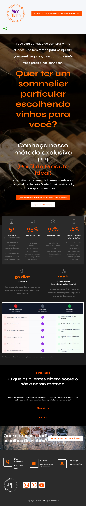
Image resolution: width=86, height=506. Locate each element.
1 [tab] (39, 417)
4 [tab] (46, 417)
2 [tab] (41, 417)
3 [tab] (44, 417)
